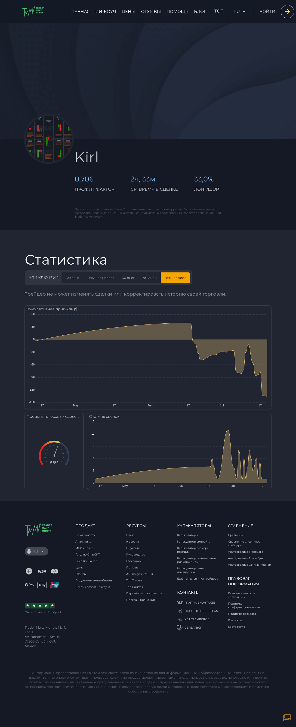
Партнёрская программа (144, 593)
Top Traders (134, 580)
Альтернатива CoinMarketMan (249, 564)
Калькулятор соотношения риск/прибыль (196, 560)
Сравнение (236, 535)
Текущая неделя (100, 278)
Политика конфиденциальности (244, 605)
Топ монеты (134, 587)
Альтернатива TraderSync (246, 558)
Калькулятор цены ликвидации (190, 570)
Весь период (175, 278)
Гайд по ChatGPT (87, 554)
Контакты (235, 620)
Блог (200, 11)
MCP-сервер (84, 548)
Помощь (177, 11)
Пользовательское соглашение (241, 595)
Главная (79, 11)
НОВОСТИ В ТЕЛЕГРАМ (202, 611)
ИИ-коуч (105, 11)
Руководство (135, 554)
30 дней (129, 278)
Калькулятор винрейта (193, 541)
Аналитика (83, 541)
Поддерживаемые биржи (93, 580)
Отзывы (151, 11)
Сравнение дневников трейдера (244, 543)
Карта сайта (236, 626)
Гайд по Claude (86, 561)
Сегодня (72, 278)
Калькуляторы (187, 535)
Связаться (193, 627)
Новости (132, 541)
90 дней (150, 278)
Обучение (133, 548)
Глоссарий (134, 561)
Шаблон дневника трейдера (197, 578)
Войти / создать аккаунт (92, 587)
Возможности (85, 535)
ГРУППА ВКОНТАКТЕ (200, 602)
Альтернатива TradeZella (245, 551)
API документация (139, 574)
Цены (129, 11)
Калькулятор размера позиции (193, 549)
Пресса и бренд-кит (140, 600)
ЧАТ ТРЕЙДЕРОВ (197, 619)
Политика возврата (242, 613)
